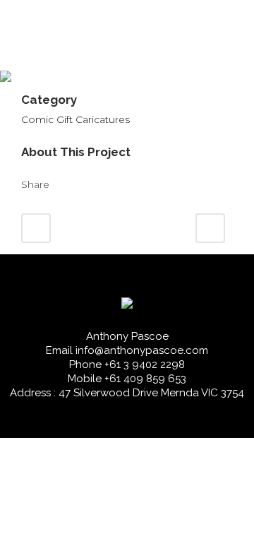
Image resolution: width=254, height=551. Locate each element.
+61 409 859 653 (145, 378)
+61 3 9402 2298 (144, 364)
